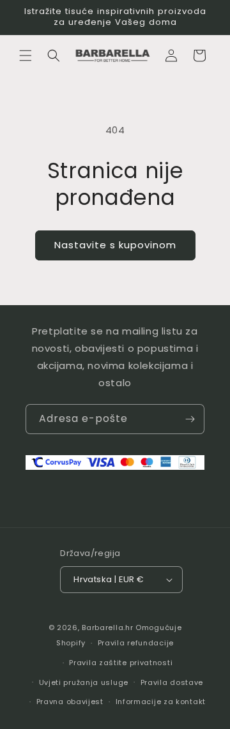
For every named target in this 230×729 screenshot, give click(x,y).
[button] (26, 55)
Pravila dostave (172, 682)
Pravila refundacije (136, 643)
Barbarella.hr (107, 627)
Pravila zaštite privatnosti (120, 663)
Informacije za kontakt (161, 701)
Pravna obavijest (69, 701)
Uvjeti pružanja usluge (83, 682)
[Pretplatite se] (190, 419)
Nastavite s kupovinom (115, 245)
